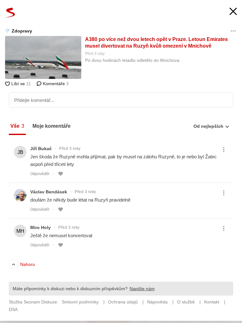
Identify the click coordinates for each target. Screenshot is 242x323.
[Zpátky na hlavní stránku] (10, 13)
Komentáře (55, 83)
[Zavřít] (233, 12)
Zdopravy (22, 30)
